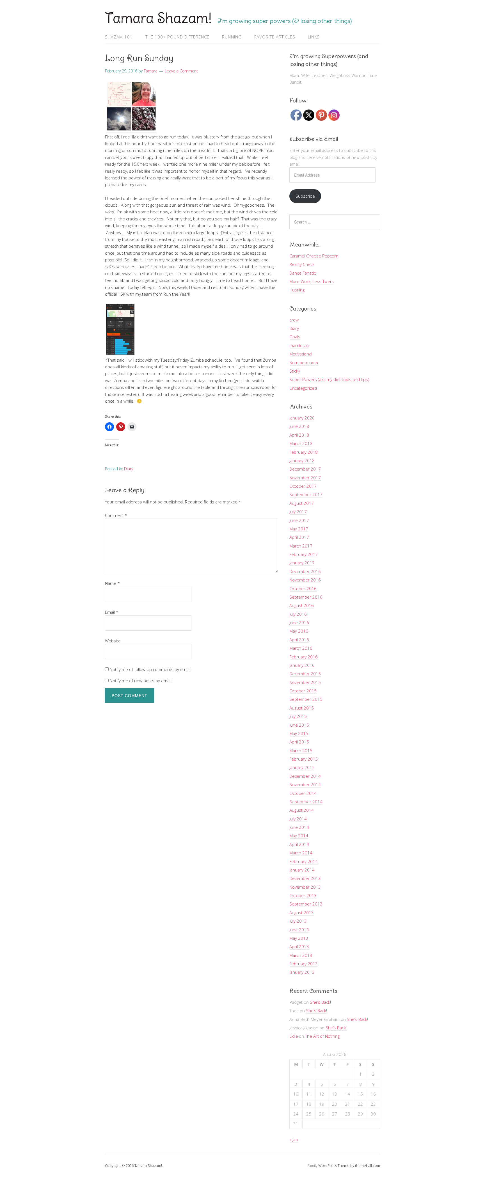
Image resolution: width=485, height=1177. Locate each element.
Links (314, 37)
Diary (128, 468)
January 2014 (302, 870)
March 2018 (300, 443)
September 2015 (305, 699)
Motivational (300, 354)
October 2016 (303, 588)
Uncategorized (303, 388)
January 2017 (302, 562)
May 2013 (298, 938)
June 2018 (299, 426)
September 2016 (305, 597)
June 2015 (299, 725)
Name (112, 583)
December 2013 (305, 878)
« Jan (293, 1139)
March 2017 (300, 546)
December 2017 (305, 469)
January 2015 (302, 767)
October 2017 (303, 486)
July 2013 (298, 921)
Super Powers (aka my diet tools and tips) (329, 379)
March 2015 (300, 750)
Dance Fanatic (302, 273)
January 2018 (302, 460)
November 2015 (305, 682)
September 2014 (305, 801)
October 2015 (303, 691)
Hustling (297, 290)
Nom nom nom (303, 362)
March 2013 (300, 955)
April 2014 (299, 844)
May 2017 (298, 529)
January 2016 (302, 665)
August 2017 (301, 503)
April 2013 (299, 946)
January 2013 (302, 972)
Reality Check (301, 264)
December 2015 (305, 673)
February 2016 (303, 657)
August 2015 (301, 708)
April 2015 (299, 742)
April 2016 (299, 639)
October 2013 (303, 895)
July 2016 (298, 614)
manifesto (299, 345)
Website (113, 641)
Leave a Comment (181, 71)
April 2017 (299, 537)
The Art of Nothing (322, 1036)
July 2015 (298, 716)
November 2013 (305, 887)
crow (294, 320)
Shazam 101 (119, 37)
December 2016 (305, 571)
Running (232, 37)
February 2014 (303, 861)
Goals (294, 336)
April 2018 (299, 435)
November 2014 (305, 784)
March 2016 (300, 648)
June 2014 (299, 827)
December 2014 (305, 776)
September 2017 (305, 494)
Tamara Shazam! (158, 18)
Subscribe (305, 196)
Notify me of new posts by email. (141, 680)
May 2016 (298, 631)
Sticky (294, 371)
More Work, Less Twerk (311, 281)
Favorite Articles (274, 37)
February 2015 (303, 759)
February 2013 (303, 963)
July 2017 (298, 511)
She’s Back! (320, 1002)
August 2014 (301, 810)
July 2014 (298, 819)
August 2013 (301, 912)
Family (312, 1165)
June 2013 (299, 929)
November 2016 (305, 580)
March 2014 (300, 853)
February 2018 (303, 452)
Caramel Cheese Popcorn (313, 256)
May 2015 (298, 733)
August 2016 (301, 605)
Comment (116, 515)
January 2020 (302, 418)
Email (111, 612)
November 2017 (305, 477)
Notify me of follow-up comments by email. (150, 669)
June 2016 (299, 622)
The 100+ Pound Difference (177, 37)
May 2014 (298, 835)
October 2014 (303, 793)
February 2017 (303, 554)
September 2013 (305, 904)
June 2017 (299, 520)
